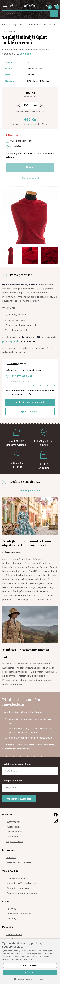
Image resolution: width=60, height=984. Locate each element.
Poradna (11, 857)
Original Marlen (14, 841)
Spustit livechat (30, 411)
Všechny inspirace (30, 490)
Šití (5, 656)
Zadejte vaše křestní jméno (17, 764)
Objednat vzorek (30, 178)
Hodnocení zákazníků (18, 913)
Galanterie (12, 836)
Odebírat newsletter (19, 798)
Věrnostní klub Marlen (19, 862)
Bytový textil (13, 821)
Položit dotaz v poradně (30, 402)
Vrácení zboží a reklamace (21, 883)
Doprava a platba (15, 878)
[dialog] (30, 961)
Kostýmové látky (12, 552)
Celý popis (25, 53)
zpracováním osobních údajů (17, 749)
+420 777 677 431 (21, 376)
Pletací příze (13, 826)
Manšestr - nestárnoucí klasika (25, 650)
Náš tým (11, 908)
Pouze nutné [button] (30, 965)
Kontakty (11, 918)
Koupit (30, 167)
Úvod (4, 24)
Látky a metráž (18, 24)
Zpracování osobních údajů (21, 893)
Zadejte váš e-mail (13, 780)
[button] (30, 178)
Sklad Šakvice (14, 934)
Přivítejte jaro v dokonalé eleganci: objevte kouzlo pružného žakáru (27, 543)
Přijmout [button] (30, 972)
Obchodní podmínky (17, 888)
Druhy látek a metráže (40, 24)
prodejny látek (10, 341)
